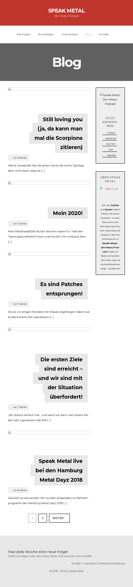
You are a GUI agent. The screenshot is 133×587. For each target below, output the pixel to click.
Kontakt (103, 34)
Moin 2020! (68, 213)
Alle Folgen (23, 34)
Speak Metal (66, 10)
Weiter (58, 518)
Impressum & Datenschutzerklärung (104, 563)
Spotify (111, 144)
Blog (88, 34)
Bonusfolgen (45, 34)
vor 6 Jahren (18, 158)
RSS (110, 150)
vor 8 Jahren (18, 491)
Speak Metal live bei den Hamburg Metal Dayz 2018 (59, 470)
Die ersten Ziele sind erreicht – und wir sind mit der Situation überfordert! (60, 378)
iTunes (110, 133)
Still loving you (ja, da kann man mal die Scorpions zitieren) (59, 133)
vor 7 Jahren (18, 224)
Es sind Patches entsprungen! (61, 289)
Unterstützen (69, 34)
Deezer (111, 155)
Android (110, 138)
